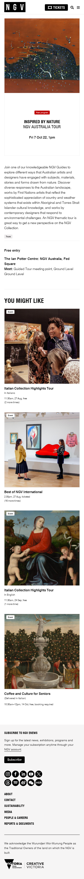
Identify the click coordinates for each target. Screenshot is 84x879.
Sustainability (14, 806)
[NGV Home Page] (14, 7)
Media (8, 812)
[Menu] (78, 7)
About (8, 794)
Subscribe (14, 759)
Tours (8, 237)
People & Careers (16, 818)
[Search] (72, 7)
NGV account (12, 749)
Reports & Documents (19, 823)
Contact (9, 800)
